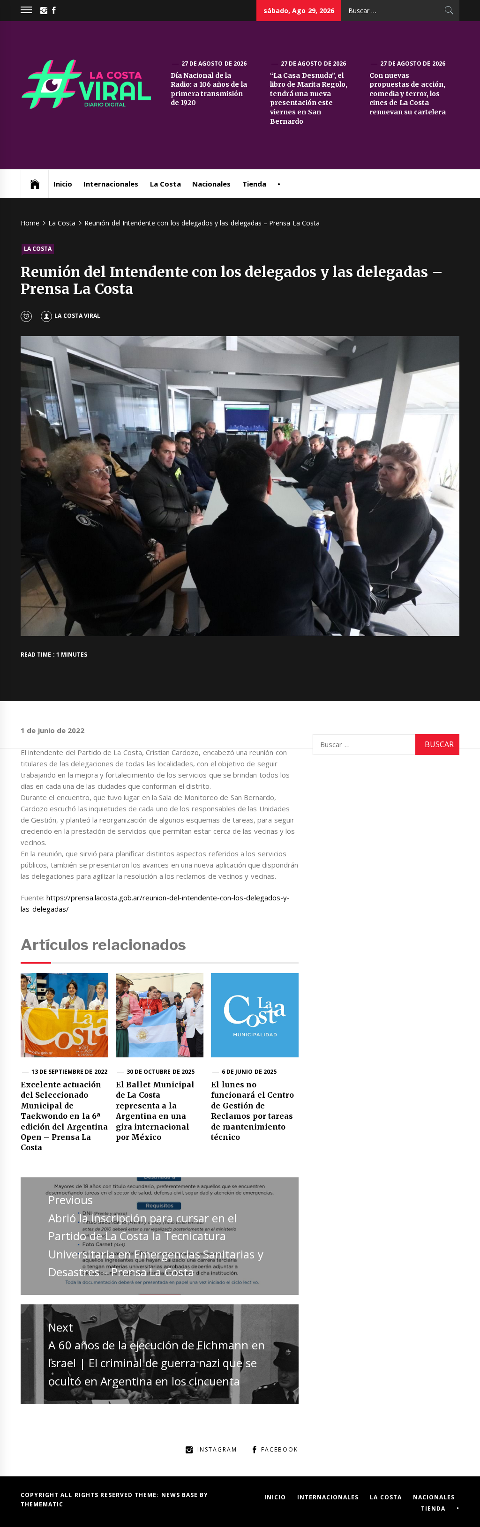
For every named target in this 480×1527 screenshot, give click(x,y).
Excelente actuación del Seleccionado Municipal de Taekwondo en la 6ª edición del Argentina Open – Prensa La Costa (64, 1116)
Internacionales (110, 183)
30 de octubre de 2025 (161, 1072)
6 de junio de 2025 (249, 1072)
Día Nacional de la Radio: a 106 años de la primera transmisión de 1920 (209, 89)
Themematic (42, 1504)
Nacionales (211, 183)
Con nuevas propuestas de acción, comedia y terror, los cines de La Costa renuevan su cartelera (407, 93)
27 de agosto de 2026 (214, 63)
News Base (180, 1495)
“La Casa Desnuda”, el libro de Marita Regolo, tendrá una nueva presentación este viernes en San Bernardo (308, 98)
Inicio (62, 183)
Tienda (254, 183)
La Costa (165, 183)
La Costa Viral (77, 316)
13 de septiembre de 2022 (69, 1072)
